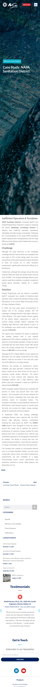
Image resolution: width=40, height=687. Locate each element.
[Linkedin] (16, 670)
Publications (9, 533)
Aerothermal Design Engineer (12, 551)
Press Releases (10, 528)
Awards (7, 519)
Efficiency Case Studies (12, 61)
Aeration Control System (20, 684)
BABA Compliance (17, 575)
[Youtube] (23, 670)
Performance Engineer (10, 544)
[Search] (34, 507)
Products (20, 680)
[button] (35, 4)
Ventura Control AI (8, 568)
